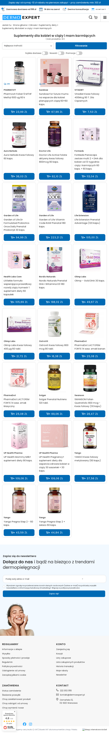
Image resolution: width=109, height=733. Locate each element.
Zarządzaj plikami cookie (14, 675)
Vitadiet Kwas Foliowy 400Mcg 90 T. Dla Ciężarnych (87, 97)
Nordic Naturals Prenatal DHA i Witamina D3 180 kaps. (53, 284)
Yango (78, 453)
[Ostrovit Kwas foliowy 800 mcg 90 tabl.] (54, 324)
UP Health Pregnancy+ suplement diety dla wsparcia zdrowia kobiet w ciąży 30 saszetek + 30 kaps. (54, 463)
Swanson (79, 395)
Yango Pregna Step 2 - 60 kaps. (18, 523)
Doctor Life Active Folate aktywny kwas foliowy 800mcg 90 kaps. (53, 158)
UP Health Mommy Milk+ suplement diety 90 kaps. (18, 458)
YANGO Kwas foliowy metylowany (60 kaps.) (88, 458)
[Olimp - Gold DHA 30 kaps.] (90, 260)
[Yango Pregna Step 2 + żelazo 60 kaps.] (54, 501)
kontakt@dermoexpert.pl (72, 695)
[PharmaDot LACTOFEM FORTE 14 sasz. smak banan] (90, 324)
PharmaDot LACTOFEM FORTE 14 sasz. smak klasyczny (16, 403)
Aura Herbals (10, 151)
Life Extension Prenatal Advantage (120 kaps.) (87, 221)
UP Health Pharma (13, 453)
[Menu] (104, 17)
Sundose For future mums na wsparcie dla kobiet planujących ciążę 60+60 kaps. (53, 99)
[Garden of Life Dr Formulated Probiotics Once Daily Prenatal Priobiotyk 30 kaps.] (19, 199)
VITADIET (79, 90)
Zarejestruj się (63, 649)
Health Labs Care (13, 276)
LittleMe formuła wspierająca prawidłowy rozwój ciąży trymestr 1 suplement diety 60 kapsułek (18, 287)
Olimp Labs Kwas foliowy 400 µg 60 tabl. (18, 347)
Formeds (79, 151)
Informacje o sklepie (12, 649)
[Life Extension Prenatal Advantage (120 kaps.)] (90, 199)
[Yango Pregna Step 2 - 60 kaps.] (19, 501)
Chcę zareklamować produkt (16, 699)
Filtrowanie (81, 45)
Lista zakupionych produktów (70, 662)
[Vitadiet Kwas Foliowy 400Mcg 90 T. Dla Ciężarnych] (90, 73)
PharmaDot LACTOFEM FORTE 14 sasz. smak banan (90, 347)
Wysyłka (6, 653)
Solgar (42, 395)
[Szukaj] (90, 17)
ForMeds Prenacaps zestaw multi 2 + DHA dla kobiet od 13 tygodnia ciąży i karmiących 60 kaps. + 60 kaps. (89, 161)
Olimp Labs (80, 276)
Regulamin (7, 662)
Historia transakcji (65, 666)
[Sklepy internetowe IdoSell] (94, 729)
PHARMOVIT (10, 90)
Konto (61, 644)
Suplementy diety (48, 25)
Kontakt (62, 685)
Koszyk (59, 653)
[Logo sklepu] (21, 17)
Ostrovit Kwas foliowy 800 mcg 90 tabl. (53, 347)
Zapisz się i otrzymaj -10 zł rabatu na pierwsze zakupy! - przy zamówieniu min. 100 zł (55, 2)
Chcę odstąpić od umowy (15, 703)
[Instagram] (30, 724)
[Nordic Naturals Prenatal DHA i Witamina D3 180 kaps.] (54, 260)
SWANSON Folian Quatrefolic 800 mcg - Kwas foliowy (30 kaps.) (88, 403)
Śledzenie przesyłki (11, 695)
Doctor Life (45, 151)
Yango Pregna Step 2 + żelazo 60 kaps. (52, 523)
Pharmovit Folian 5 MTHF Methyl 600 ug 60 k (18, 95)
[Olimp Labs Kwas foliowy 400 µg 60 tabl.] (19, 324)
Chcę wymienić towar (13, 708)
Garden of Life (11, 215)
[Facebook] (24, 724)
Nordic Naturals (47, 276)
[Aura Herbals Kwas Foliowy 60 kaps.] (19, 134)
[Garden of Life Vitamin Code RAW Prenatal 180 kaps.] (54, 199)
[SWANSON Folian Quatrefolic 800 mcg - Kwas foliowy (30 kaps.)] (90, 378)
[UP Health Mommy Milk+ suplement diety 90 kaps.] (19, 436)
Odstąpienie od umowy (13, 670)
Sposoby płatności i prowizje (16, 658)
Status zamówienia (11, 690)
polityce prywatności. (70, 588)
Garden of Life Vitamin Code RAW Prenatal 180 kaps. (52, 223)
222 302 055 (66, 690)
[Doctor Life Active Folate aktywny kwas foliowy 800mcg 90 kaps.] (54, 134)
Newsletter (61, 675)
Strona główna (20, 25)
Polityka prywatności (12, 666)
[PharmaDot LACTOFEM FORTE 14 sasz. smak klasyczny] (19, 378)
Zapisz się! (54, 593)
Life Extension (82, 215)
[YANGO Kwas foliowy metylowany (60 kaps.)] (90, 436)
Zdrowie (33, 25)
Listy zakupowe (63, 658)
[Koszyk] (97, 17)
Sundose (43, 90)
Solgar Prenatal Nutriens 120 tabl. (53, 401)
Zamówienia (10, 685)
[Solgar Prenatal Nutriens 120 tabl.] (54, 378)
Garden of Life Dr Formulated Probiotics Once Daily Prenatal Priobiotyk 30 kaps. (16, 225)
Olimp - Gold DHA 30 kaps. (90, 280)
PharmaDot (81, 341)
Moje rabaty (62, 670)
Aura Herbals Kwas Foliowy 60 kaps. (19, 156)
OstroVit (43, 341)
